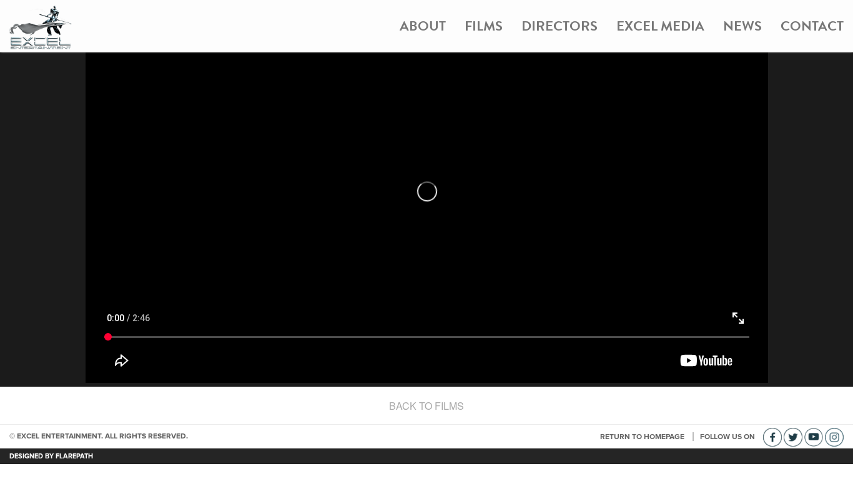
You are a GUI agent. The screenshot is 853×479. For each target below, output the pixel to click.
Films (484, 26)
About (423, 26)
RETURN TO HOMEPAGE (643, 436)
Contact (812, 26)
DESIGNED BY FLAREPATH (51, 456)
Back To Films (426, 406)
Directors (559, 26)
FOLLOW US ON (728, 436)
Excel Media (660, 26)
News (742, 26)
